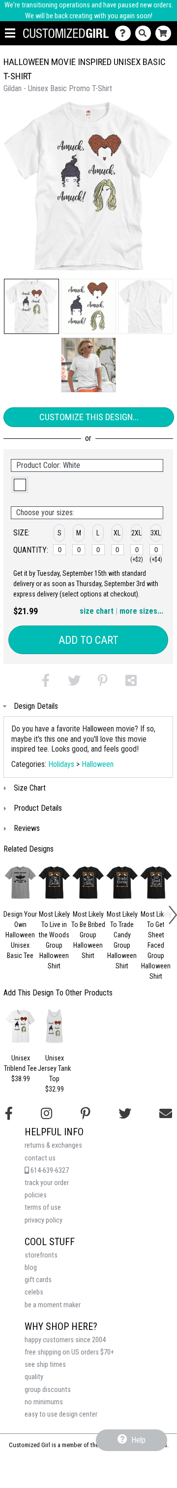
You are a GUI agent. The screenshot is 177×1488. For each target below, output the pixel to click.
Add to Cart (88, 640)
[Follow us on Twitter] (124, 1113)
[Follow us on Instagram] (46, 1113)
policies (36, 1195)
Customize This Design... (89, 417)
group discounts (48, 1390)
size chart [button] (97, 611)
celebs (34, 1292)
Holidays (61, 764)
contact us (40, 1158)
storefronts (41, 1255)
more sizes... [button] (141, 611)
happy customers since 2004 (65, 1340)
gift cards (38, 1280)
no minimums (44, 1402)
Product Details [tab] (38, 808)
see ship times (45, 1364)
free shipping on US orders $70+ (69, 1352)
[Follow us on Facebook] (9, 1113)
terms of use (43, 1207)
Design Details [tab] (36, 706)
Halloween (98, 764)
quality (34, 1377)
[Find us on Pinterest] (85, 1113)
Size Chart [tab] (30, 788)
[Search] (145, 33)
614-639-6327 (49, 1170)
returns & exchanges (53, 1145)
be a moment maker (53, 1305)
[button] (31, 306)
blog (31, 1267)
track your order (47, 1183)
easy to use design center (61, 1414)
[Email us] (165, 1113)
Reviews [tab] (27, 828)
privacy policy (43, 1220)
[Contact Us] (125, 33)
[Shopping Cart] (165, 33)
